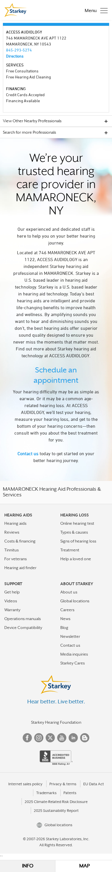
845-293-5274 (19, 50)
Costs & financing (20, 541)
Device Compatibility (23, 627)
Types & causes (74, 532)
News (65, 618)
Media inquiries (74, 654)
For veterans (15, 559)
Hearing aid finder (20, 567)
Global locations (74, 601)
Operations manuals (22, 618)
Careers (67, 609)
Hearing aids (15, 523)
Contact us (28, 453)
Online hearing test (77, 523)
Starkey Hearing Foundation (56, 722)
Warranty (12, 609)
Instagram (38, 737)
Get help (12, 592)
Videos (10, 601)
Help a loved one (75, 559)
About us (68, 592)
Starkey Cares (72, 663)
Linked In (73, 737)
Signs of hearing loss (78, 541)
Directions (15, 56)
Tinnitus (11, 550)
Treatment (69, 550)
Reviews (11, 532)
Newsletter (70, 636)
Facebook (27, 737)
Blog (64, 627)
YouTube (61, 737)
